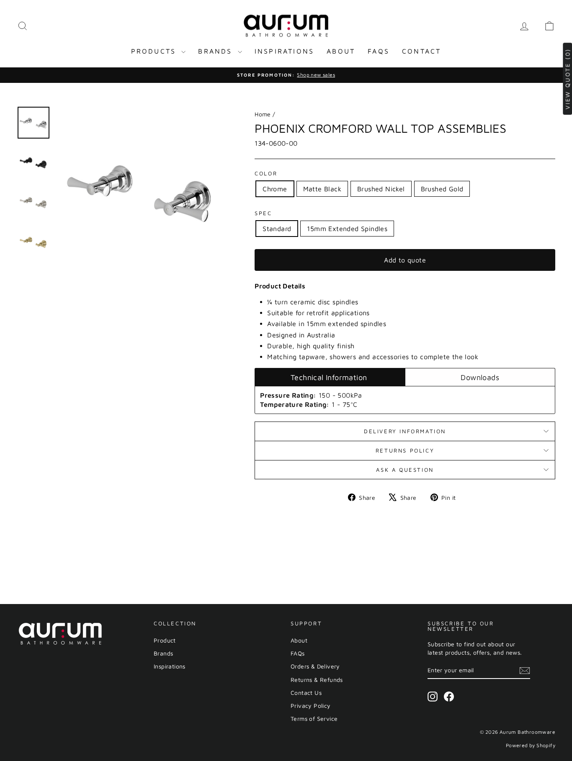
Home (263, 114)
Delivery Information (405, 431)
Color (266, 173)
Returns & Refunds (317, 679)
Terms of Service (314, 718)
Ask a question (404, 469)
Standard (277, 228)
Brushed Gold (442, 189)
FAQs (378, 51)
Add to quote (405, 260)
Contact (421, 51)
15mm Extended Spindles (347, 228)
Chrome (275, 189)
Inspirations (284, 51)
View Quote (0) (567, 78)
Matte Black (322, 189)
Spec (263, 213)
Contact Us (306, 692)
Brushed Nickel (381, 189)
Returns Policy (405, 450)
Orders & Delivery (315, 666)
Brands (216, 51)
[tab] (330, 377)
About (341, 51)
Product (165, 640)
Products (155, 51)
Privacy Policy (311, 705)
